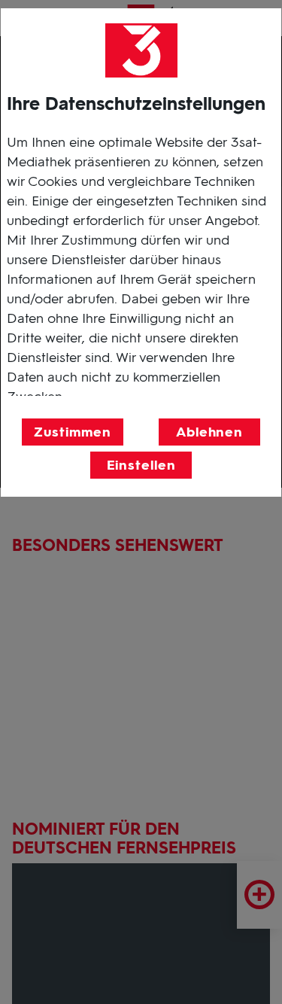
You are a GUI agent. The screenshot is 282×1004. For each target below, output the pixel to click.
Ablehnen (209, 432)
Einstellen (141, 465)
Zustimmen (72, 432)
